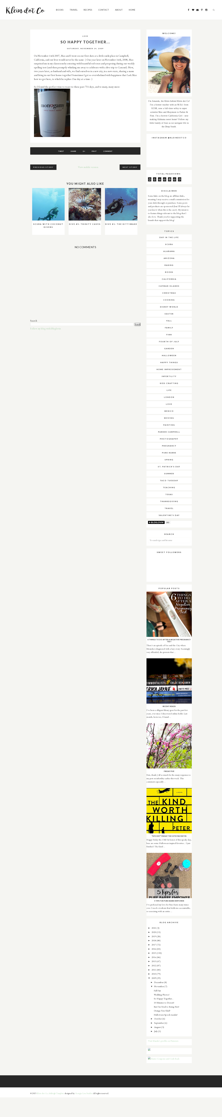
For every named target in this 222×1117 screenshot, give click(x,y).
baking (169, 265)
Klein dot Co (42, 1093)
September (159, 1022)
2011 (154, 969)
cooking (169, 300)
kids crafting (169, 383)
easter (169, 314)
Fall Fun (157, 990)
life (169, 390)
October (158, 1018)
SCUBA (169, 244)
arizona (169, 258)
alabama (169, 251)
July (156, 1031)
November (159, 986)
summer (169, 474)
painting (169, 425)
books (169, 272)
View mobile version (88, 167)
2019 (154, 936)
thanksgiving (169, 501)
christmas (169, 293)
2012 (154, 965)
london (169, 397)
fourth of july (169, 342)
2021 (154, 927)
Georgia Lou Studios (84, 1093)
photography (169, 439)
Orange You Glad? (162, 1010)
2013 (154, 961)
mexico (169, 411)
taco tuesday (169, 480)
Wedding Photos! (162, 994)
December (159, 982)
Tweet (61, 151)
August (157, 1027)
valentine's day (169, 515)
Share (73, 151)
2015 (154, 952)
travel (169, 508)
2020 (154, 932)
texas (169, 494)
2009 (154, 978)
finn (169, 335)
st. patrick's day (169, 467)
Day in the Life (169, 237)
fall (169, 321)
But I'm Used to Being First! (166, 1006)
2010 (154, 973)
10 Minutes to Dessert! (164, 1002)
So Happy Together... (164, 998)
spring (169, 460)
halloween (169, 355)
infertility (169, 376)
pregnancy (169, 446)
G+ (84, 151)
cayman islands (169, 286)
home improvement (169, 369)
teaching (169, 487)
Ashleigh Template (56, 1093)
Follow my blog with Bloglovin (45, 328)
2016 (154, 948)
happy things (169, 362)
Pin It (94, 151)
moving (169, 418)
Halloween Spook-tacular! (166, 1014)
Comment (108, 151)
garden (169, 348)
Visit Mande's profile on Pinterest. (163, 1040)
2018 (154, 940)
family (169, 328)
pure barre (169, 453)
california (169, 279)
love (85, 36)
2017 (154, 944)
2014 (154, 957)
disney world (169, 307)
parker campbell (169, 432)
